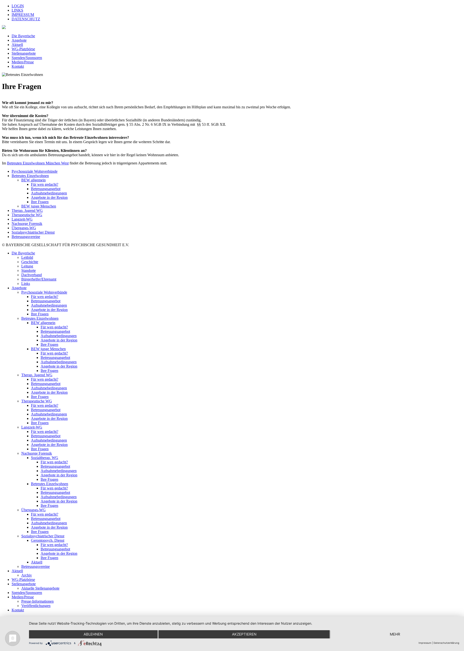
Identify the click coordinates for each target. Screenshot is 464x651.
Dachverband (31, 275)
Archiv (26, 575)
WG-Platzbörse (23, 49)
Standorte (28, 270)
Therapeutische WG (27, 215)
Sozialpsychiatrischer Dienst (33, 232)
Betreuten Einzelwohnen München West (38, 163)
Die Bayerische (23, 36)
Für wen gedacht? (44, 184)
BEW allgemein (33, 180)
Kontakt (18, 66)
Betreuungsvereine (26, 237)
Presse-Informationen (37, 601)
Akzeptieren (244, 634)
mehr (395, 634)
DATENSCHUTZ (26, 19)
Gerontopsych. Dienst (47, 540)
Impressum (425, 642)
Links (25, 283)
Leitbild (27, 257)
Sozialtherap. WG (44, 458)
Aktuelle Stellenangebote (40, 588)
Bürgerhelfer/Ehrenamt (38, 279)
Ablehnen (93, 634)
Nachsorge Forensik (27, 224)
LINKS (17, 10)
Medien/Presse (23, 62)
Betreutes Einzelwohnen (30, 176)
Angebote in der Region (49, 197)
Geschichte (29, 262)
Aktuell (17, 45)
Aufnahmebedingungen (49, 193)
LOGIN (18, 6)
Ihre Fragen (40, 202)
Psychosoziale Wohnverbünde (35, 171)
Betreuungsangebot (45, 189)
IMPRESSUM (23, 15)
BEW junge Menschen (38, 206)
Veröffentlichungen (36, 606)
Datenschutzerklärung (446, 642)
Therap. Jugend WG (27, 210)
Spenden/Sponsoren (27, 58)
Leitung (27, 266)
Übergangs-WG (24, 228)
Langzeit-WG (22, 219)
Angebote (19, 40)
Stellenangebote (24, 53)
